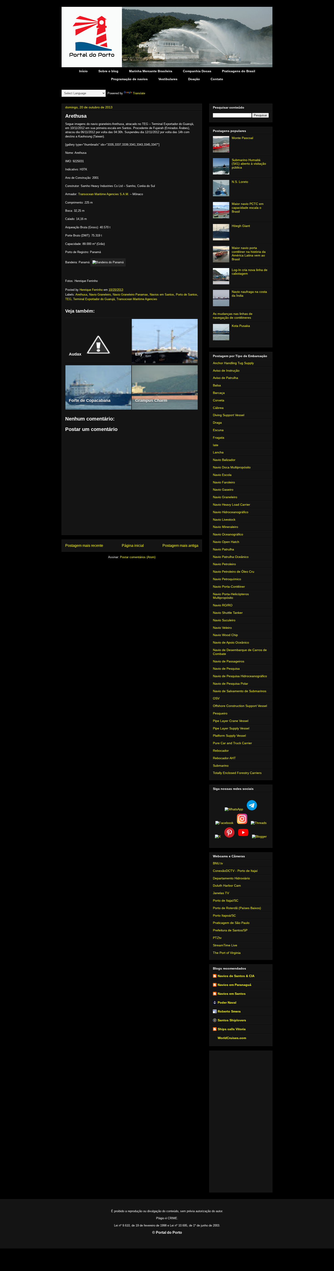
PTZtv (217, 938)
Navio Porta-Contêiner (229, 586)
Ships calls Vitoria (232, 1029)
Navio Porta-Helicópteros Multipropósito (231, 596)
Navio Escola (222, 475)
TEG (68, 299)
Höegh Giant (241, 226)
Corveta (218, 400)
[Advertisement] (241, 1120)
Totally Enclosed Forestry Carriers (237, 773)
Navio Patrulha (223, 549)
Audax (75, 354)
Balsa (217, 385)
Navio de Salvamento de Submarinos (239, 691)
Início (83, 71)
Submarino (221, 765)
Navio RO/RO (222, 605)
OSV (216, 698)
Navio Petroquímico (227, 579)
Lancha (218, 452)
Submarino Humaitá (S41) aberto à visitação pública (249, 163)
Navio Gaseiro (223, 489)
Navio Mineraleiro (225, 527)
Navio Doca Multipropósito (232, 467)
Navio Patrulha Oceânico (231, 557)
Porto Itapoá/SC (224, 915)
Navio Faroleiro (224, 482)
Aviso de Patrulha (225, 378)
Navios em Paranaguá (234, 985)
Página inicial (133, 545)
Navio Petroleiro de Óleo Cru (233, 571)
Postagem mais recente (84, 545)
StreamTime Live (225, 945)
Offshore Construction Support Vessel (240, 706)
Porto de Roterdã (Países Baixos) (237, 908)
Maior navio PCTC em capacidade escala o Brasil (248, 207)
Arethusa (81, 294)
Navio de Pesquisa (226, 668)
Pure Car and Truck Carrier (232, 743)
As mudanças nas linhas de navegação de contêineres (232, 315)
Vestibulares (167, 79)
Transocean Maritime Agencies (137, 299)
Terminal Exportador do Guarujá (94, 299)
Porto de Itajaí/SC (225, 900)
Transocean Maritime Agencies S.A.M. (103, 194)
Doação (194, 79)
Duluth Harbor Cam (227, 885)
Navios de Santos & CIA (236, 976)
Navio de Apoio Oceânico (231, 642)
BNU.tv (218, 863)
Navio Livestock (224, 519)
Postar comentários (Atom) (137, 557)
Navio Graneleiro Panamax (130, 294)
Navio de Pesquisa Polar (230, 683)
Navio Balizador (224, 460)
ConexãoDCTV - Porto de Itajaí (235, 871)
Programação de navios (129, 79)
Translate (139, 93)
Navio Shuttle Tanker (228, 612)
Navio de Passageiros (228, 661)
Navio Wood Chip (225, 635)
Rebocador (221, 750)
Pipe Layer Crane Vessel (230, 721)
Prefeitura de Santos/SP (230, 930)
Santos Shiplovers (232, 1020)
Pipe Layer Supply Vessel (231, 728)
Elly (138, 354)
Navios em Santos (162, 294)
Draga (217, 422)
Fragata (218, 437)
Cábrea (218, 408)
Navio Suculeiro (224, 620)
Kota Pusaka (241, 326)
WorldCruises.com (232, 1038)
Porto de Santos (186, 294)
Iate (215, 445)
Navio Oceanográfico (228, 534)
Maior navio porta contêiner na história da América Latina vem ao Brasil (249, 253)
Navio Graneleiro (100, 294)
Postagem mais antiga (180, 545)
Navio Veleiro (222, 627)
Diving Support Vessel (228, 415)
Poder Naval (227, 1002)
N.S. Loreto (240, 182)
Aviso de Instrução (226, 370)
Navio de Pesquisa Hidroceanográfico (240, 676)
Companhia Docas (197, 71)
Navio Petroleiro (224, 564)
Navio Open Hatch (226, 542)
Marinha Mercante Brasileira (150, 71)
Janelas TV (221, 893)
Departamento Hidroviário (231, 878)
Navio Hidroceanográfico (230, 512)
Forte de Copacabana (89, 400)
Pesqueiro (220, 713)
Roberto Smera (229, 1011)
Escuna (218, 430)
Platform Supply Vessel (229, 735)
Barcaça (219, 393)
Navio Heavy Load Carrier (231, 504)
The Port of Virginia (227, 953)
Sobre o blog (108, 71)
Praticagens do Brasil (238, 71)
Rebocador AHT (224, 758)
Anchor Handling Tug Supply (233, 363)
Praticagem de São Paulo (231, 923)
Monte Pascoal (242, 138)
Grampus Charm (151, 400)
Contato (217, 79)
